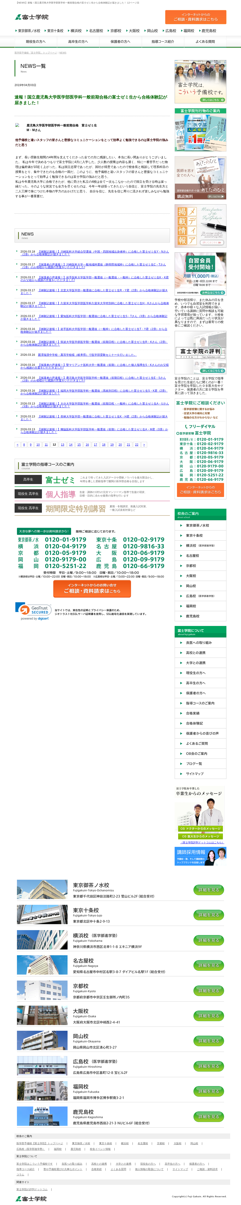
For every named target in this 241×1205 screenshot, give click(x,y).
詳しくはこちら (92, 481)
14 (70, 444)
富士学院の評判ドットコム (32, 1189)
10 (38, 444)
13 (62, 444)
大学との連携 (123, 1163)
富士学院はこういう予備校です (34, 1163)
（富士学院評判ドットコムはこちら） (202, 842)
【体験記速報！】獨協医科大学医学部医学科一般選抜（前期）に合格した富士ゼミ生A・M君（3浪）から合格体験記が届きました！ (94, 431)
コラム (20, 1174)
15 (79, 444)
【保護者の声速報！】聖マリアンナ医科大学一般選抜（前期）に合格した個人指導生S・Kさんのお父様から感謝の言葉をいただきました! (94, 366)
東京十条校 (105, 1143)
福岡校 (58, 1149)
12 (54, 444)
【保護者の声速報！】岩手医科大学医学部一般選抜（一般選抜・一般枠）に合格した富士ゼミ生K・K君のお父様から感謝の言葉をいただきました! (94, 279)
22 (136, 444)
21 (128, 444)
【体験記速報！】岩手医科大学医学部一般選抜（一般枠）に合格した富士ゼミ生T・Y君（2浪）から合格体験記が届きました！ (93, 330)
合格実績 (96, 1169)
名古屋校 (143, 1143)
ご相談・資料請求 (207, 1169)
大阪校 (177, 1143)
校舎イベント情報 (100, 1149)
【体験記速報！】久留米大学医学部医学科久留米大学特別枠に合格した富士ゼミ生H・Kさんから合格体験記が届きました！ (94, 305)
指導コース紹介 (25, 1169)
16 (87, 444)
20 (120, 444)
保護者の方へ (197, 1163)
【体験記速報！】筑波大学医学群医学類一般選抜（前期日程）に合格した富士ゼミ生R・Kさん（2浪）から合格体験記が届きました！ (94, 343)
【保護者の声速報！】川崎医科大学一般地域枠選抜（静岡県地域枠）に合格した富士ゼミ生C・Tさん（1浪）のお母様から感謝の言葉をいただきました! (93, 266)
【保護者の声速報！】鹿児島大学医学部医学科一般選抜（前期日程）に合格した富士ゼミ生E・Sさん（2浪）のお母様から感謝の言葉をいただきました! (93, 379)
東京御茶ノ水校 (81, 1143)
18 (103, 444)
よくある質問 (118, 1169)
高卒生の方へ (172, 1163)
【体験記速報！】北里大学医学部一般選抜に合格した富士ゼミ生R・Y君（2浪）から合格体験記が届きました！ (94, 292)
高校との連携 (99, 1163)
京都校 (161, 1143)
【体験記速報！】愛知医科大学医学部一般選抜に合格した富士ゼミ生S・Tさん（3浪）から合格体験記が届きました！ (93, 318)
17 (95, 444)
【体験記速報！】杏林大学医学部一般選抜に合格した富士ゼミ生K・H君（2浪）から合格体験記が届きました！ (94, 418)
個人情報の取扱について (149, 1169)
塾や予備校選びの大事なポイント (63, 1169)
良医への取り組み (72, 1163)
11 (46, 444)
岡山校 (194, 1143)
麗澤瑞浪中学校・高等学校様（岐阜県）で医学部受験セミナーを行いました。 (87, 354)
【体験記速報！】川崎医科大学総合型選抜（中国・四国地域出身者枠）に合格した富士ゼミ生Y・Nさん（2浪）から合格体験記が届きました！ (94, 253)
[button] (33, 611)
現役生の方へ (148, 1163)
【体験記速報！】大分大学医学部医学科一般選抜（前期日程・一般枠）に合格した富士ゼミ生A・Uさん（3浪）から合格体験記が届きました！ (94, 405)
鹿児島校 (76, 1149)
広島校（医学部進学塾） (30, 1149)
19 (112, 444)
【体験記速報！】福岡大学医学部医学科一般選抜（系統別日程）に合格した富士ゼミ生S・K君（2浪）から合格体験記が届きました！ (94, 392)
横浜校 (125, 1143)
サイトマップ (180, 1169)
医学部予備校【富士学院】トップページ (39, 1143)
